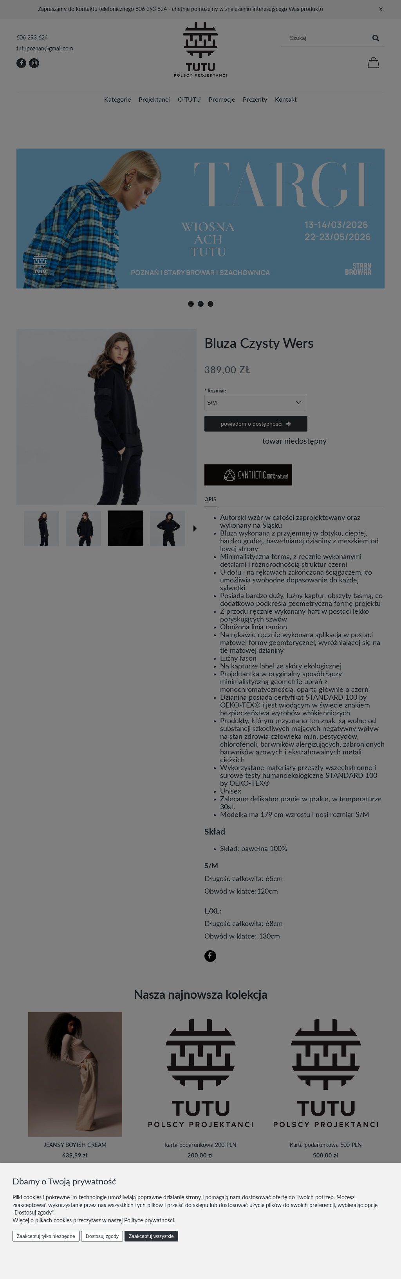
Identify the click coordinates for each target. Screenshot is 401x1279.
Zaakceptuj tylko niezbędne (46, 1236)
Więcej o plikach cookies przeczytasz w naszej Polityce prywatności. (94, 1220)
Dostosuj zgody (102, 1236)
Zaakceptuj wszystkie (151, 1236)
